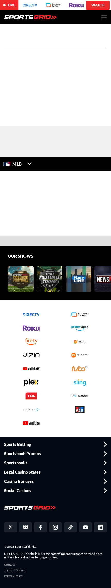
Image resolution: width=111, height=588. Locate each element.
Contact (9, 564)
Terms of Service (15, 570)
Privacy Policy (13, 576)
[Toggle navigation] (104, 17)
